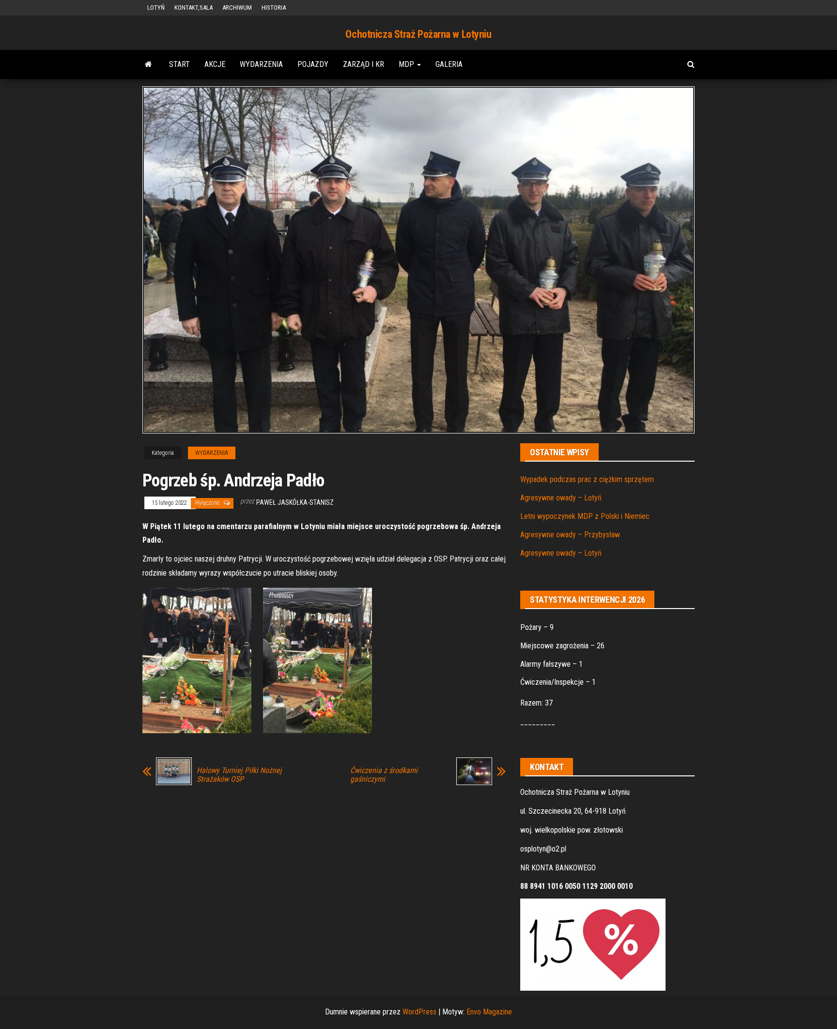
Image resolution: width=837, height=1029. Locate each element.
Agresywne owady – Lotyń (561, 497)
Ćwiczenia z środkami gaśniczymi (384, 775)
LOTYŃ (156, 7)
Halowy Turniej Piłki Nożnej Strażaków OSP (239, 775)
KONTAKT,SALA (193, 7)
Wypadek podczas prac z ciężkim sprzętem (587, 479)
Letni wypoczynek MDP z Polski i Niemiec (585, 516)
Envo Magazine (489, 1011)
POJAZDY (312, 64)
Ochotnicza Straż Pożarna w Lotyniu (418, 34)
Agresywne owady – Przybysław (570, 534)
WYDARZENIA (261, 64)
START (179, 64)
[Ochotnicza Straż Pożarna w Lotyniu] (148, 64)
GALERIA (449, 64)
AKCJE (214, 64)
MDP (407, 64)
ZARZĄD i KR (363, 64)
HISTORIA (274, 7)
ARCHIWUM (237, 7)
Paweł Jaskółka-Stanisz (295, 502)
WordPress (419, 1011)
